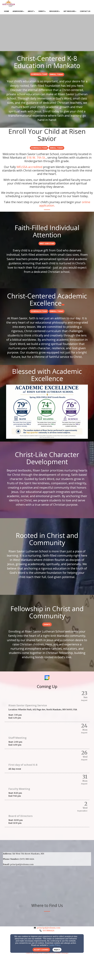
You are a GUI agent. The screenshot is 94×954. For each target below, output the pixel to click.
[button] (39, 74)
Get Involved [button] (69, 11)
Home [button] (6, 11)
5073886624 (48, 930)
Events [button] (42, 11)
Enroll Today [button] (56, 74)
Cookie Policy (54, 945)
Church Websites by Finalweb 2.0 (39, 953)
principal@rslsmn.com (48, 928)
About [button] (31, 11)
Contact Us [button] (85, 11)
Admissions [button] (18, 11)
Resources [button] (54, 11)
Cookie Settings (61, 953)
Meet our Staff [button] (47, 243)
